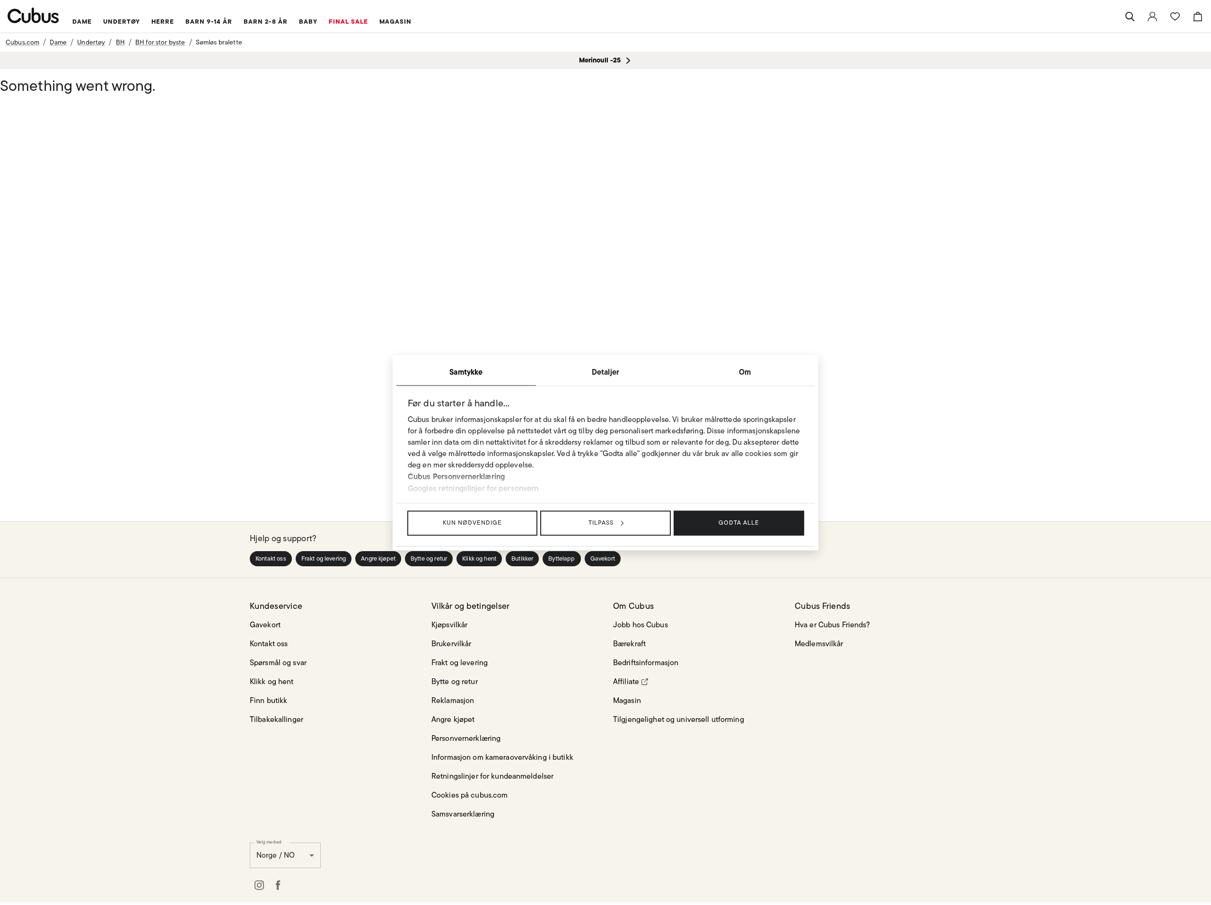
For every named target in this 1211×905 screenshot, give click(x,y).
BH (120, 42)
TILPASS (601, 522)
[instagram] (259, 885)
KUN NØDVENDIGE (472, 522)
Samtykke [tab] (466, 372)
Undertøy (91, 42)
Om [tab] (745, 372)
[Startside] (33, 15)
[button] (271, 558)
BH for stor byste (160, 42)
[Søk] (1129, 16)
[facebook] (278, 885)
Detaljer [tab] (605, 372)
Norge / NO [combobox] (275, 855)
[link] (1152, 16)
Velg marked (268, 841)
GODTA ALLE (739, 522)
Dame (58, 42)
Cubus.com (22, 42)
